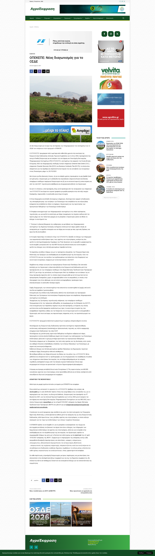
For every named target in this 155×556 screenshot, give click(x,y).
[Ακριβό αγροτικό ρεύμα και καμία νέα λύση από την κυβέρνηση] (61, 514)
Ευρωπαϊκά (109, 165)
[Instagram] (122, 1)
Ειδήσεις (36, 27)
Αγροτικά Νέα (109, 154)
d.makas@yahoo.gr (93, 541)
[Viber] (39, 71)
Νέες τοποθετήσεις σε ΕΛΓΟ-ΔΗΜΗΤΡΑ (42, 491)
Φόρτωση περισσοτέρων (110, 197)
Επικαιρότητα (39, 515)
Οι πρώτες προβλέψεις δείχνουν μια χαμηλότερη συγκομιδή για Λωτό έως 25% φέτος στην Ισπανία (114, 179)
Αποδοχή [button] (141, 553)
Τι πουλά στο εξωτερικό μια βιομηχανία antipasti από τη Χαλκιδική (115, 190)
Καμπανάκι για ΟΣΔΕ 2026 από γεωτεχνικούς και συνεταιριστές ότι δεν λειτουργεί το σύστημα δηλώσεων (40, 521)
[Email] (44, 71)
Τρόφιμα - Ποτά (110, 186)
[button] (123, 18)
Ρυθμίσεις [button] (133, 553)
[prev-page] (31, 529)
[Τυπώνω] (48, 71)
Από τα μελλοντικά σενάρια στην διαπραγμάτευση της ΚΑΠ (82, 522)
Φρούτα (108, 175)
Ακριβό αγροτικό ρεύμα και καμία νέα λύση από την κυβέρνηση (61, 522)
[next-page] (33, 529)
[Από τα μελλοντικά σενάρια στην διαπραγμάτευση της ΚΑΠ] (81, 514)
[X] (124, 1)
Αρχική (31, 27)
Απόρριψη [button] (149, 553)
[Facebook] (120, 1)
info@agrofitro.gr (93, 543)
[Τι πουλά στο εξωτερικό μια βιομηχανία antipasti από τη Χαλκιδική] (100, 189)
